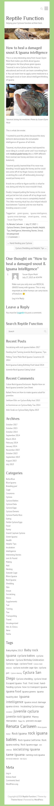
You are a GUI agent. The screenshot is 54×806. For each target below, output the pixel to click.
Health (35, 227)
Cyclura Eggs (11, 508)
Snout (40, 230)
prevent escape (33, 720)
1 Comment (13, 237)
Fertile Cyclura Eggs (14, 522)
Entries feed (11, 777)
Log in (8, 773)
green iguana (22, 213)
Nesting (9, 569)
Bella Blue (10, 479)
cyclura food (26, 663)
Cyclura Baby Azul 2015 (30, 400)
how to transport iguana (34, 686)
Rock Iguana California (29, 739)
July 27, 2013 (31, 224)
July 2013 (10, 464)
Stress (8, 598)
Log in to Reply (18, 298)
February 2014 (12, 442)
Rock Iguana (11, 580)
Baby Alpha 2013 (14, 650)
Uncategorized (13, 234)
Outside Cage (11, 573)
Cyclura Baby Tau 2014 (30, 405)
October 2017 (11, 424)
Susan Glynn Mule (15, 219)
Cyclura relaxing (16, 673)
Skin (7, 587)
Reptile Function (25, 18)
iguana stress (12, 706)
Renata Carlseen (16, 224)
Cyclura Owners (13, 227)
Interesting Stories (29, 230)
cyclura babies (26, 655)
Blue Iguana (11, 482)
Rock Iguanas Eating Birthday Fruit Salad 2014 (25, 365)
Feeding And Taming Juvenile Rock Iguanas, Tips (26, 352)
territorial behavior (12, 759)
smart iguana (33, 216)
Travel (8, 619)
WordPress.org (12, 784)
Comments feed (13, 780)
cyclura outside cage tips (25, 667)
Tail (7, 605)
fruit (25, 683)
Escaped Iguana (14, 683)
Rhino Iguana (11, 576)
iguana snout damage (17, 216)
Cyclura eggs (12, 663)
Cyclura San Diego (23, 675)
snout (43, 216)
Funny (8, 529)
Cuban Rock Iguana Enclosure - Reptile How (24, 384)
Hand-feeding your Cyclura (19, 243)
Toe (7, 612)
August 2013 (11, 460)
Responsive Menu (46, 8)
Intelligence (16, 230)
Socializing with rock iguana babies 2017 (23, 347)
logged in (21, 312)
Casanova (10, 493)
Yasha (8, 634)
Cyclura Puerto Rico (14, 515)
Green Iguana (26, 227)
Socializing (10, 594)
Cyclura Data (11, 504)
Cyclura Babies (12, 500)
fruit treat (33, 683)
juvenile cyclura (26, 711)
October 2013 (11, 453)
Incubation (10, 547)
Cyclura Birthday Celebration (30, 659)
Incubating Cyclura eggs (32, 706)
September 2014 (13, 435)
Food (8, 526)
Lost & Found (11, 558)
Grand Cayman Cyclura (15, 533)
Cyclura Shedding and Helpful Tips (31, 248)
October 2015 (11, 428)
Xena (8, 630)
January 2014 (11, 446)
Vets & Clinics (12, 627)
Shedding (10, 583)
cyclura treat (40, 678)
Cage (8, 490)
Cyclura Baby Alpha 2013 (28, 410)
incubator (9, 712)
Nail (7, 565)
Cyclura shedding (24, 678)
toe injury (23, 759)
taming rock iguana (35, 754)
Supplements (11, 601)
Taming (9, 609)
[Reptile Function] (27, 29)
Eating (8, 518)
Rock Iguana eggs (29, 744)
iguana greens (29, 691)
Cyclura (9, 497)
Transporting (11, 616)
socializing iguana (26, 749)
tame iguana (15, 754)
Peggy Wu (21, 721)
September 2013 (13, 457)
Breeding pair (11, 486)
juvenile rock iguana (18, 716)
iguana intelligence (39, 213)
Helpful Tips (11, 544)
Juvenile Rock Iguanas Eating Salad (20, 369)
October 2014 (11, 432)
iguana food (13, 691)
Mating (9, 562)
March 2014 (11, 439)
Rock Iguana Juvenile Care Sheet (19, 387)
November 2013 (13, 450)
